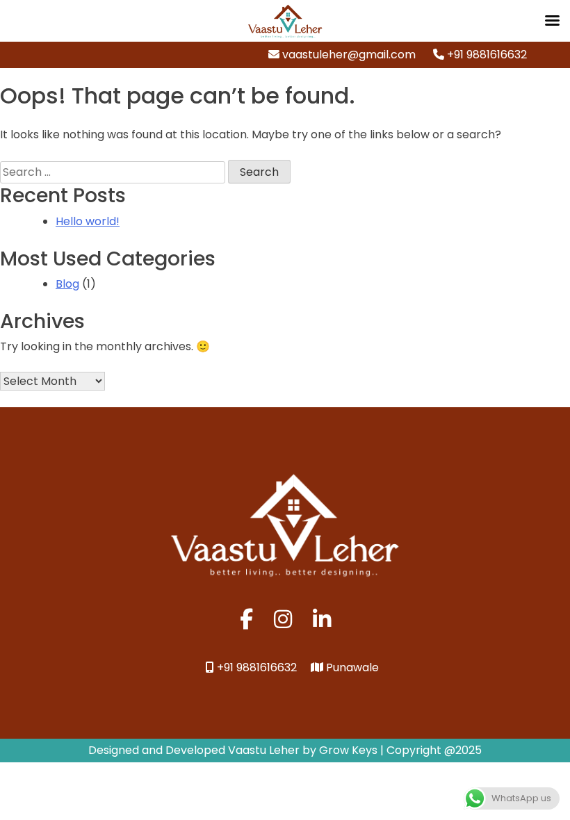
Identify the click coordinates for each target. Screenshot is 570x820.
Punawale (351, 667)
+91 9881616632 (485, 55)
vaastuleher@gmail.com (347, 55)
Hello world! (88, 221)
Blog (67, 284)
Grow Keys (348, 750)
